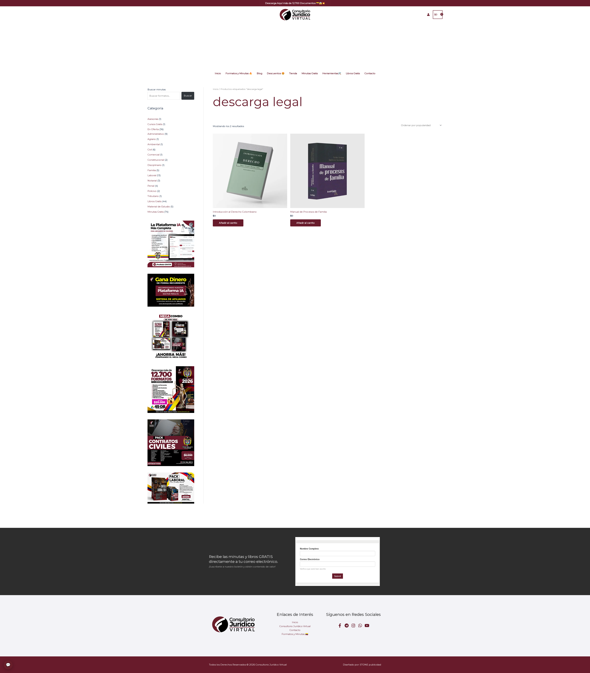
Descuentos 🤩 (276, 73)
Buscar (188, 95)
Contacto (369, 73)
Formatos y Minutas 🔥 (239, 73)
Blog (259, 73)
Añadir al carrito (228, 222)
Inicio (218, 73)
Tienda (293, 73)
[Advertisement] (295, 45)
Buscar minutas (157, 89)
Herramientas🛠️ (331, 73)
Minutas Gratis (310, 73)
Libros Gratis (353, 73)
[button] (295, 3)
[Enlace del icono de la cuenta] (428, 14)
